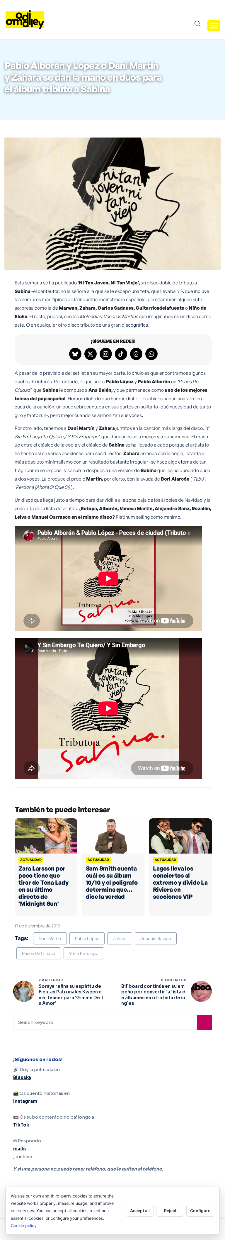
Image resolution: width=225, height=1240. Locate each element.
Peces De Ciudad (38, 953)
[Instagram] (106, 354)
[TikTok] (121, 354)
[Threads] (136, 354)
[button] (213, 25)
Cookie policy (24, 1225)
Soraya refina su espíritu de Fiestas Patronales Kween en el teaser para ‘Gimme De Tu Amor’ (71, 994)
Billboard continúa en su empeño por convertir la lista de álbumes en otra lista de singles (153, 994)
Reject (170, 1210)
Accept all (140, 1210)
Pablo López (87, 938)
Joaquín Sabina (155, 938)
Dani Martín (50, 938)
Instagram (25, 1101)
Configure (200, 1210)
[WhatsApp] (151, 354)
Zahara (120, 938)
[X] (90, 354)
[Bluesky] (75, 354)
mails (19, 1148)
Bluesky (22, 1077)
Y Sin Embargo (83, 953)
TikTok (21, 1125)
